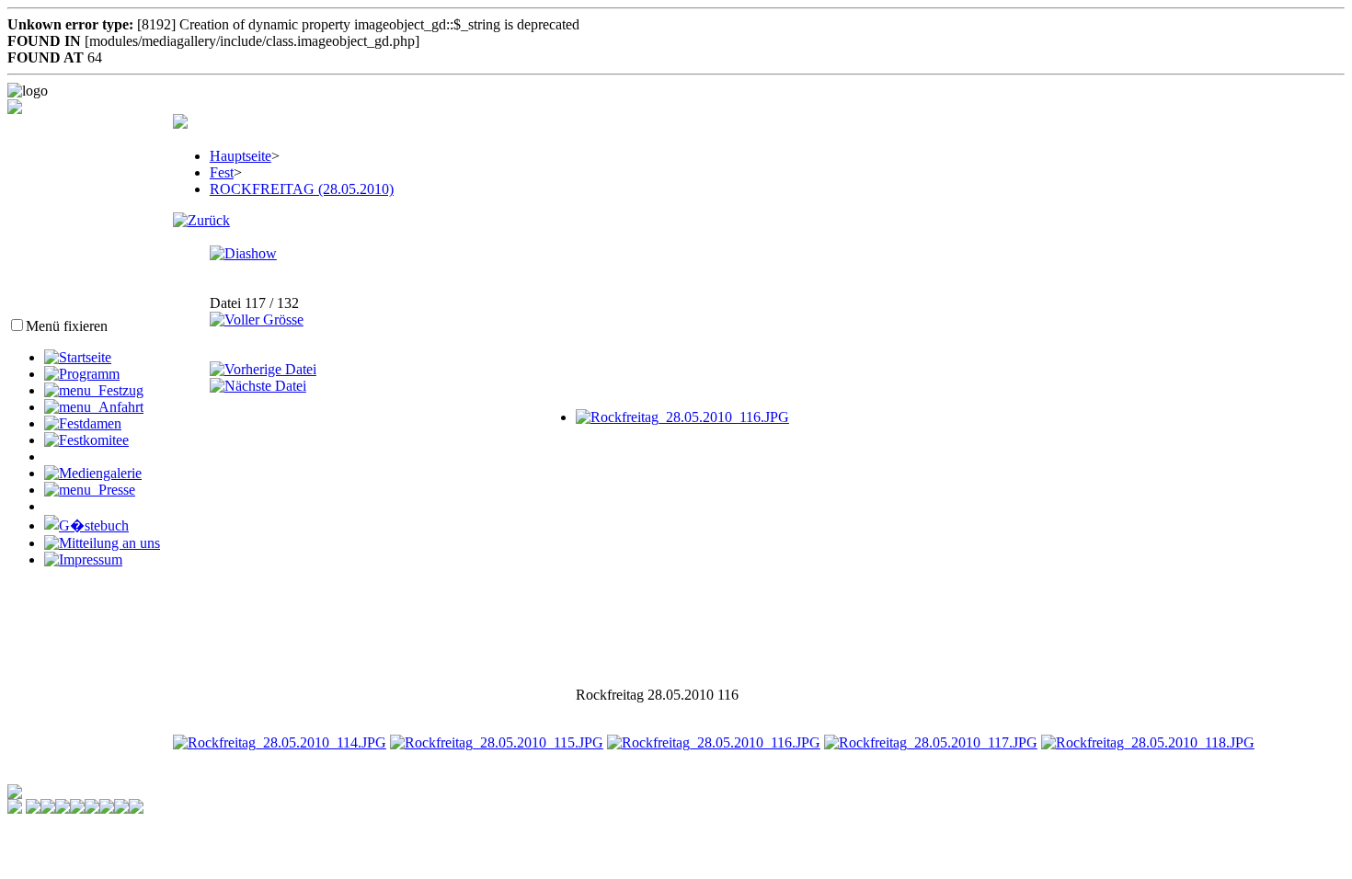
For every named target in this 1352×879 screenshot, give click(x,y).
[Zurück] (201, 220)
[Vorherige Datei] (263, 369)
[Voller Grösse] (257, 319)
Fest (222, 172)
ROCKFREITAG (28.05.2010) (302, 189)
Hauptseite (240, 156)
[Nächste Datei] (258, 386)
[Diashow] (243, 253)
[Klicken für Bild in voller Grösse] (682, 417)
